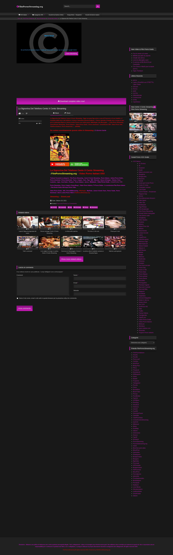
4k (139, 165)
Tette (140, 309)
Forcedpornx (137, 474)
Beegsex (136, 459)
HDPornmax (137, 469)
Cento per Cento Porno (146, 183)
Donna (135, 89)
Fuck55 (135, 411)
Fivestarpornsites (138, 478)
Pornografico (143, 283)
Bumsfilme (136, 389)
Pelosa (86, 207)
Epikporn (136, 485)
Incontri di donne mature (92, 15)
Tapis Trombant (138, 71)
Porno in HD (143, 270)
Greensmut (136, 433)
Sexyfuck (136, 404)
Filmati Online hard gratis (147, 213)
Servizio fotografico (145, 298)
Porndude (136, 482)
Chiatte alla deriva (139, 58)
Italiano (141, 228)
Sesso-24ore (143, 302)
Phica (135, 368)
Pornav (135, 394)
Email (76, 283)
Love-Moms (136, 487)
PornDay (136, 402)
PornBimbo (136, 396)
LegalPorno (142, 237)
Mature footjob (143, 246)
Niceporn (136, 439)
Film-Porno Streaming (28, 18)
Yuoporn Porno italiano (146, 332)
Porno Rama (143, 278)
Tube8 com (142, 317)
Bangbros (142, 174)
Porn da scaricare (144, 265)
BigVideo (136, 461)
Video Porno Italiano (145, 322)
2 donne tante (100, 130)
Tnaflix (141, 311)
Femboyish (142, 204)
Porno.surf (136, 359)
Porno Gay (142, 267)
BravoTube (136, 391)
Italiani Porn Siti (144, 226)
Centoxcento (137, 97)
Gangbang (142, 217)
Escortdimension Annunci (147, 198)
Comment (20, 275)
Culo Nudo (142, 189)
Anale (141, 170)
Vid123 (135, 409)
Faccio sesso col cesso (140, 53)
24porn (135, 430)
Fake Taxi (142, 202)
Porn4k (135, 357)
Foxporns (136, 381)
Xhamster (142, 330)
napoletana (136, 102)
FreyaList (136, 370)
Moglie (141, 254)
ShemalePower (138, 413)
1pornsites (136, 452)
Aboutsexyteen (138, 489)
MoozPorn (136, 450)
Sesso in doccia (144, 300)
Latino (141, 235)
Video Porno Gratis (145, 319)
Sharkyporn (136, 454)
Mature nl (142, 248)
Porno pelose (143, 276)
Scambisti (142, 293)
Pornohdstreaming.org (140, 443)
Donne (141, 196)
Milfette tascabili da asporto (141, 55)
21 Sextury (142, 163)
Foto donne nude (144, 215)
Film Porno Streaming (146, 211)
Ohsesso (141, 261)
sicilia (135, 99)
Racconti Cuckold (144, 287)
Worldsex (142, 326)
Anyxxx (135, 435)
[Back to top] (167, 549)
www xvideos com (144, 328)
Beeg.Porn (136, 365)
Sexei (135, 376)
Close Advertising (71, 53)
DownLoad (65, 197)
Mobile (141, 252)
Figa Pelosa (143, 207)
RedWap (136, 428)
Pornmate (136, 463)
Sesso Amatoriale (41, 18)
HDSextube (136, 465)
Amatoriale (63, 207)
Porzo (135, 387)
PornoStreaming (138, 441)
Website (76, 290)
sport (134, 91)
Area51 (135, 355)
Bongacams (142, 176)
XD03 (135, 446)
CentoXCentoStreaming (140, 420)
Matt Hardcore (143, 243)
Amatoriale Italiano (53, 18)
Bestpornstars (137, 467)
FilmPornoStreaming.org (30, 6)
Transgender (143, 315)
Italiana (141, 224)
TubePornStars (138, 417)
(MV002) (54, 207)
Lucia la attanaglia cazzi (140, 60)
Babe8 (135, 378)
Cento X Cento (143, 185)
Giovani (135, 86)
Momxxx (141, 256)
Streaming (54, 197)
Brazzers (141, 178)
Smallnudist (137, 493)
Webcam (141, 324)
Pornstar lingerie (144, 285)
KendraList (136, 372)
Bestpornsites (137, 456)
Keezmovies (143, 230)
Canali (141, 181)
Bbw (70, 207)
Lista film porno (143, 239)
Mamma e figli (143, 241)
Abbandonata (137, 95)
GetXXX (135, 422)
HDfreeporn (136, 374)
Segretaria (142, 296)
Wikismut (136, 424)
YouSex (135, 361)
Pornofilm (142, 280)
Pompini (141, 263)
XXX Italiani (137, 161)
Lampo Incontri (143, 233)
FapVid (135, 398)
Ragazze (142, 291)
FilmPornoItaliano (138, 352)
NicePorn (136, 363)
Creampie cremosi (144, 187)
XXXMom (136, 400)
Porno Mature (143, 274)
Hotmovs (136, 407)
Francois (59, 203)
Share (68, 113)
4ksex (135, 426)
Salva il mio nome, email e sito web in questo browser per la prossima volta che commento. (48, 298)
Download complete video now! (72, 101)
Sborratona (94, 207)
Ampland (142, 168)
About (57, 113)
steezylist (136, 476)
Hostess (141, 222)
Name (76, 275)
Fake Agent (142, 200)
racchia (135, 93)
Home (19, 18)
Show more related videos (71, 259)
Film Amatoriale (144, 209)
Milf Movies (142, 250)
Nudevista (142, 259)
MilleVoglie (78, 207)
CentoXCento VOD (116, 182)
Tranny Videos (143, 313)
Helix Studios (143, 220)
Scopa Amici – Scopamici (74, 15)
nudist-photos (137, 491)
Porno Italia (142, 272)
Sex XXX (142, 304)
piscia (135, 80)
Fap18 (135, 437)
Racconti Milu (143, 289)
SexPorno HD (143, 306)
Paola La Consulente (70, 203)
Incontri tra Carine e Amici (56, 15)
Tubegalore (136, 383)
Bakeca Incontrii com (145, 172)
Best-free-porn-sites (139, 448)
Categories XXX (38, 15)
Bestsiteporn (137, 480)
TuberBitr (136, 415)
